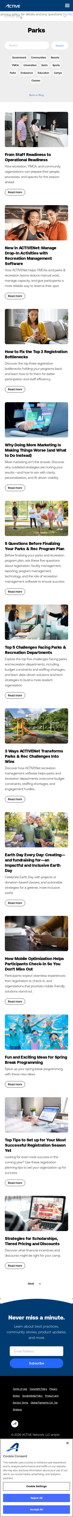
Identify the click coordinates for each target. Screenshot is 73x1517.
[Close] (67, 1443)
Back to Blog (36, 95)
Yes (65, 14)
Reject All (36, 1497)
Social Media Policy (32, 1395)
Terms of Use (20, 1389)
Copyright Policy (38, 1389)
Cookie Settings (36, 1486)
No (71, 14)
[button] (66, 5)
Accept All (36, 1509)
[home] (11, 5)
